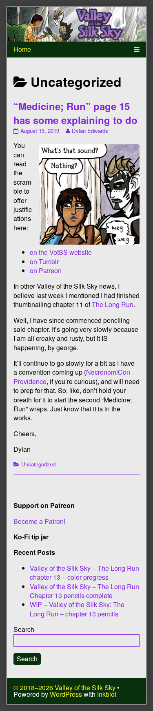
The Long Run (112, 304)
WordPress (66, 694)
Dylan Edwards (89, 131)
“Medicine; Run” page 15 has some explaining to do (75, 113)
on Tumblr (44, 261)
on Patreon (46, 270)
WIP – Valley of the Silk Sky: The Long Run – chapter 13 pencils (77, 609)
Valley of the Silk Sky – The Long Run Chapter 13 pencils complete (84, 591)
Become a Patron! (39, 521)
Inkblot (106, 694)
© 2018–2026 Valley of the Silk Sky (64, 687)
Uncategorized (38, 464)
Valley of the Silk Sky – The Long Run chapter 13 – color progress (84, 572)
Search (23, 629)
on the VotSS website (61, 252)
